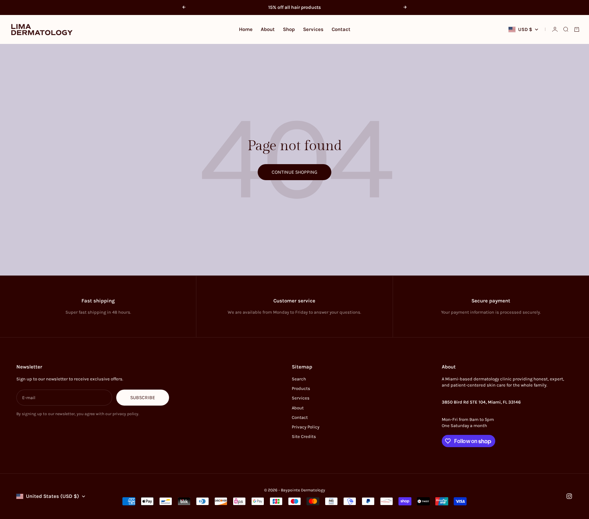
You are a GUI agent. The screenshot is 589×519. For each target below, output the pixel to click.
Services (313, 29)
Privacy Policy (305, 426)
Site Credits (304, 436)
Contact (341, 29)
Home (246, 29)
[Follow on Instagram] (569, 496)
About (268, 29)
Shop (289, 29)
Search (299, 378)
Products (301, 388)
